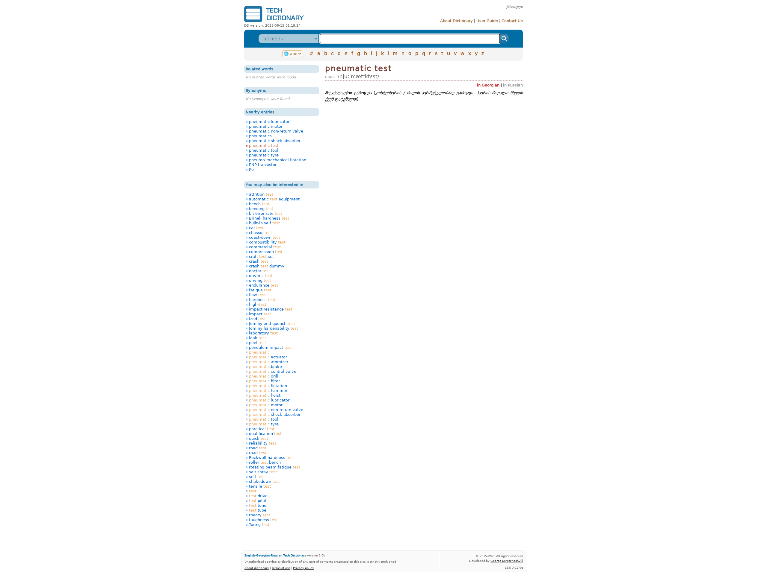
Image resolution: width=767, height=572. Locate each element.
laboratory (263, 333)
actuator (268, 357)
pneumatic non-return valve (276, 131)
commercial (265, 247)
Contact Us (512, 21)
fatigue (260, 290)
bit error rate (265, 213)
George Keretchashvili (506, 560)
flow (257, 295)
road (257, 448)
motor (266, 405)
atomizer (268, 362)
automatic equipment (274, 199)
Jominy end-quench (272, 323)
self (257, 476)
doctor (259, 271)
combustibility (267, 242)
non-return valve (276, 409)
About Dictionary (456, 21)
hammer (268, 390)
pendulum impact (270, 347)
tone (257, 505)
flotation (268, 386)
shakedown (264, 481)
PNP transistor (263, 164)
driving (260, 280)
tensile (260, 486)
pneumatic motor (266, 126)
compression (266, 252)
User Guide (487, 21)
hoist (264, 395)
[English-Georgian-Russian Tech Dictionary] (274, 22)
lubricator (269, 400)
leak (257, 338)
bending (261, 208)
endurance (263, 285)
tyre (264, 424)
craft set (261, 256)
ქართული (514, 6)
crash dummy (266, 266)
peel (257, 342)
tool (263, 419)
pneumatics (260, 136)
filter (264, 381)
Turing (259, 524)
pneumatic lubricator (269, 121)
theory (259, 515)
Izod (257, 319)
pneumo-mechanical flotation (277, 160)
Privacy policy (303, 568)
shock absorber (275, 414)
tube (257, 510)
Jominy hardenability (273, 328)
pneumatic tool (263, 150)
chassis (260, 232)
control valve (272, 371)
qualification (265, 433)
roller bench (265, 462)
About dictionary (256, 568)
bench (259, 204)
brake (265, 366)
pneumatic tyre (264, 155)
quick (258, 438)
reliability (262, 443)
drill (263, 376)
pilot (257, 500)
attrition (261, 194)
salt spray (263, 472)
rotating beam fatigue (274, 467)
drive (258, 496)
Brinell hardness (269, 218)
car (256, 228)
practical (261, 429)
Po (251, 169)
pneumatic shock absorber (275, 141)
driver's (260, 275)
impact (260, 314)
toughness (263, 520)
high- (257, 304)
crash (258, 261)
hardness (262, 299)
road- (258, 453)
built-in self (264, 223)
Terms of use (281, 568)
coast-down (264, 237)
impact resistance (270, 309)
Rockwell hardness (271, 457)
